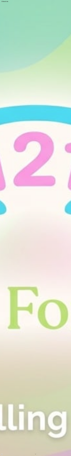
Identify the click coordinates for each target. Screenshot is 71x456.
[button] (35, 454)
